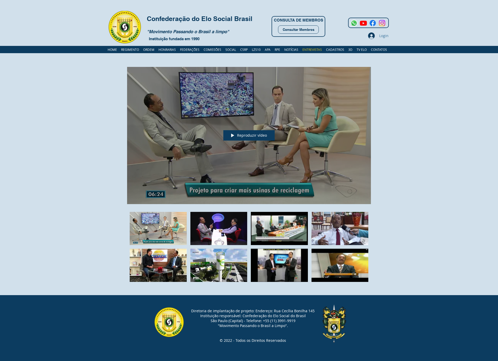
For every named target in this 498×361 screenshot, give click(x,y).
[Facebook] (373, 23)
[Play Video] (158, 228)
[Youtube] (363, 23)
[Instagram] (382, 23)
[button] (335, 49)
